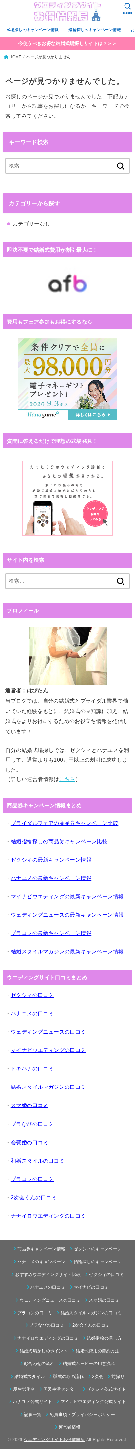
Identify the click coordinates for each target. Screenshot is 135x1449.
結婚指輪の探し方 (104, 1338)
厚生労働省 (24, 1389)
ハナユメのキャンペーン (41, 1261)
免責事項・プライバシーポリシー (82, 1414)
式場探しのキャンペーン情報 (33, 30)
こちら (67, 779)
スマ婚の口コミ (104, 1300)
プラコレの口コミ (34, 1312)
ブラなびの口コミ (46, 1325)
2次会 (97, 1376)
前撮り (118, 1376)
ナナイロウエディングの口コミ (48, 1338)
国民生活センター (60, 1389)
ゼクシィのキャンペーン (98, 1248)
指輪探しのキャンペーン (98, 1261)
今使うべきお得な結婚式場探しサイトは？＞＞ (67, 43)
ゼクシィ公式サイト (106, 1389)
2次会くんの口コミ (91, 1325)
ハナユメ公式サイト (32, 1401)
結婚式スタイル (29, 1376)
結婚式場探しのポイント (44, 1350)
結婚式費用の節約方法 (97, 1350)
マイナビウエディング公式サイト (93, 1401)
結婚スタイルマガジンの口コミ (91, 1312)
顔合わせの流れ (39, 1363)
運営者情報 (70, 1427)
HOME (15, 57)
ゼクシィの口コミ (106, 1274)
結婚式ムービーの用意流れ (89, 1363)
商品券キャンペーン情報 (41, 1248)
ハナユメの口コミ (48, 1287)
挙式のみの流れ (68, 1376)
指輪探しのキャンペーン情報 (94, 30)
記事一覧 (32, 1414)
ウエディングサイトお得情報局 (54, 1439)
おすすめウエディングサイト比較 (48, 1274)
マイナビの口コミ (91, 1287)
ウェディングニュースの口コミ (50, 1300)
